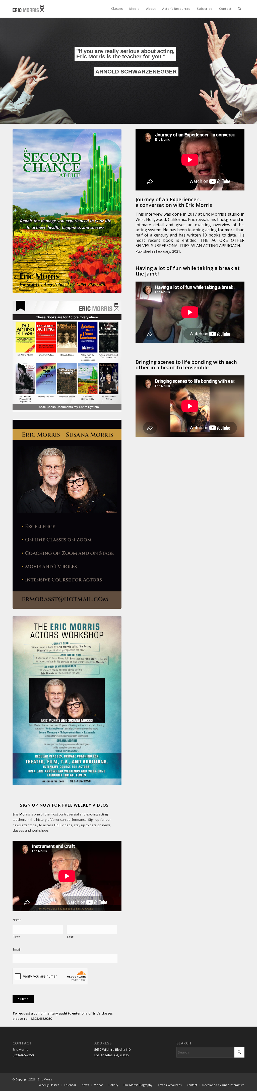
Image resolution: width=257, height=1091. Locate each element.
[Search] (239, 8)
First (16, 937)
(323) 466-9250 (23, 1055)
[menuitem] (117, 8)
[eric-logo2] (31, 8)
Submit (23, 999)
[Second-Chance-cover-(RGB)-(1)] (67, 211)
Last (70, 937)
